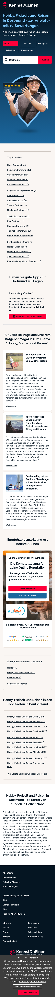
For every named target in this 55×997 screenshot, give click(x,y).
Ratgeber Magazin (11, 882)
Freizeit (12, 668)
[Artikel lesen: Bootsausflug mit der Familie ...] (14, 483)
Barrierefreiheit (10, 941)
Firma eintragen (10, 886)
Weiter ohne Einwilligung (27, 986)
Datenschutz (9, 895)
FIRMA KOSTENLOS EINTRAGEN (29, 316)
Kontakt (6, 936)
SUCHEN (45, 60)
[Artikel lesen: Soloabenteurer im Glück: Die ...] (14, 362)
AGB (5, 900)
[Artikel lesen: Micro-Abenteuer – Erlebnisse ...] (14, 424)
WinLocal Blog (35, 932)
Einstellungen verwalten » (32, 981)
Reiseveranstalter (17, 683)
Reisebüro (14, 677)
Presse (6, 927)
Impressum (33, 923)
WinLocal (32, 927)
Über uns (7, 923)
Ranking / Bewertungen (14, 914)
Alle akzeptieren (28, 992)
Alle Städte (8, 873)
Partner (6, 932)
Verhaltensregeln (11, 904)
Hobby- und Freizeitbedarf (21, 672)
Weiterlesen (11, 406)
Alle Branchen (9, 877)
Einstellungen (23, 895)
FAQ (5, 909)
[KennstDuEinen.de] (20, 5)
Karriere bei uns (35, 936)
